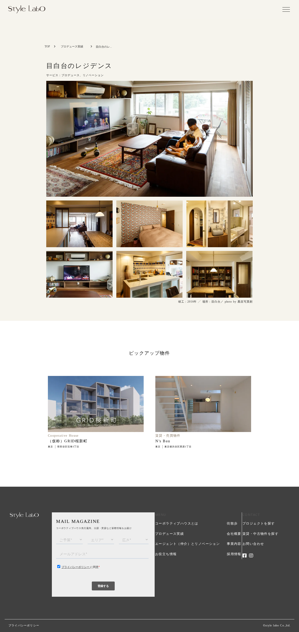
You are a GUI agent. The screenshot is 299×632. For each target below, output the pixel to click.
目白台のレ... (104, 46)
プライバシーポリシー (23, 625)
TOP (47, 46)
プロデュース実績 (72, 46)
